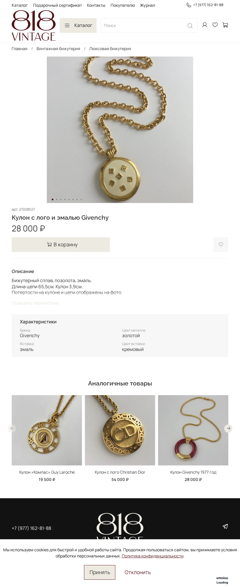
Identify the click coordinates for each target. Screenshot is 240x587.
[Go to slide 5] (69, 199)
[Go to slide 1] (53, 199)
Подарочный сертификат (57, 5)
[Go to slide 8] (81, 199)
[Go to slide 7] (77, 199)
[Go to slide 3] (61, 199)
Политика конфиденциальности (153, 556)
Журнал (147, 5)
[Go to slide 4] (65, 199)
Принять (100, 572)
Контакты (96, 5)
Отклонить (138, 572)
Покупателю (123, 5)
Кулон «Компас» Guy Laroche (47, 472)
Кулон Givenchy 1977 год (193, 472)
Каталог (20, 5)
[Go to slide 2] (57, 199)
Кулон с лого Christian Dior (120, 472)
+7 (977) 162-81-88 (208, 4)
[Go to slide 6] (73, 199)
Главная (20, 48)
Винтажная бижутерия (58, 48)
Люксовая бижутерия (110, 48)
